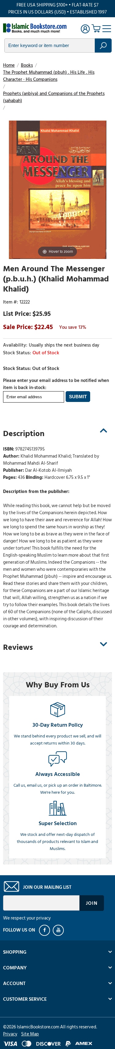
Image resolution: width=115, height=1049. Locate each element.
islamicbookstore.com (36, 28)
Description (23, 433)
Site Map (30, 1034)
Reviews (18, 647)
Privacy (10, 1034)
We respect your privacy (27, 918)
